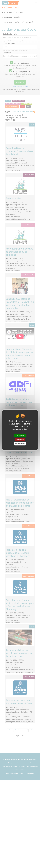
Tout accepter (20, 435)
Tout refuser (20, 439)
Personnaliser (20, 444)
